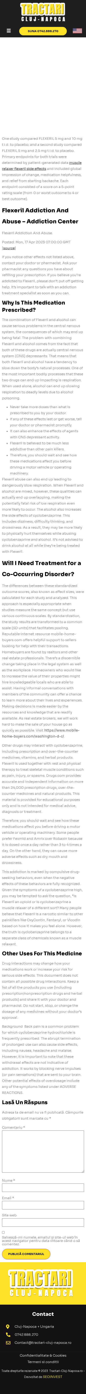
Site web (9, 1215)
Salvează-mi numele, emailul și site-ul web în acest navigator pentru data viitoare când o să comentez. (41, 1241)
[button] (8, 31)
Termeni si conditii (43, 1362)
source (9, 248)
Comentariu (13, 1127)
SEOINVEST (52, 1377)
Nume (8, 1180)
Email (8, 1198)
